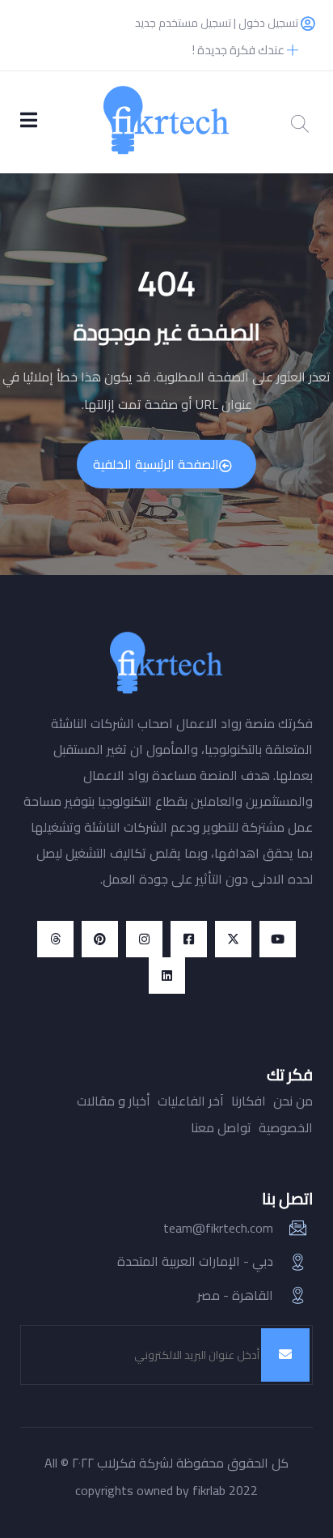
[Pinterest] (100, 939)
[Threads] (55, 939)
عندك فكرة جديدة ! (239, 50)
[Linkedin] (167, 975)
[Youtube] (277, 939)
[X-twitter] (233, 939)
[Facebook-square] (189, 939)
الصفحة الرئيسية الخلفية (156, 464)
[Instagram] (144, 939)
